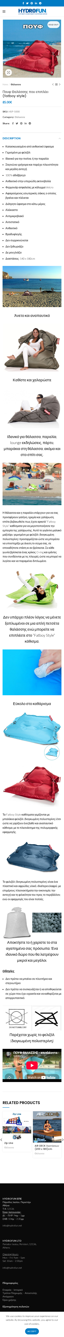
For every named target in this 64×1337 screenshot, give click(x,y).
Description (11, 138)
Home (5, 84)
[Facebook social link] (23, 3)
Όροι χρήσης (9, 1299)
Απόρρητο (8, 1296)
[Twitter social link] (27, 3)
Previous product (53, 84)
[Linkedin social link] (36, 3)
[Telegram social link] (40, 3)
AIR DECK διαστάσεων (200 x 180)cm (47, 1147)
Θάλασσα (16, 84)
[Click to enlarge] (8, 72)
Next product (59, 84)
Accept (32, 1331)
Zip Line (8, 1143)
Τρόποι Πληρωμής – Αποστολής (20, 1293)
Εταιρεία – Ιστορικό (13, 1289)
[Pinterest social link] (32, 3)
